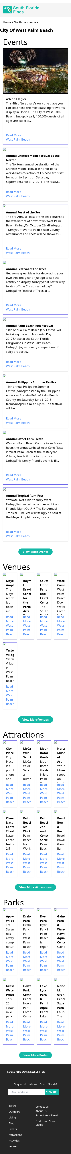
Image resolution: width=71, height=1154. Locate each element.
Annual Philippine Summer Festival (31, 382)
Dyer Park (43, 918)
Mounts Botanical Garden (47, 753)
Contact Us (42, 1106)
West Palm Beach (18, 139)
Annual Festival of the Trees (26, 269)
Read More (13, 135)
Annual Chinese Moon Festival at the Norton (33, 158)
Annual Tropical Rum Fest (24, 496)
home (7, 22)
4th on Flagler (16, 99)
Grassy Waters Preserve (12, 990)
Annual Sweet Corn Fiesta (24, 439)
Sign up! (51, 1092)
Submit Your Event (47, 1115)
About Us (41, 1111)
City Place (10, 751)
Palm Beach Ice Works (27, 824)
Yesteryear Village (13, 652)
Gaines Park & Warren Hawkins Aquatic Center (63, 929)
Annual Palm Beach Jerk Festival (29, 326)
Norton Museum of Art (63, 755)
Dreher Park (28, 918)
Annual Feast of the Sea (23, 212)
